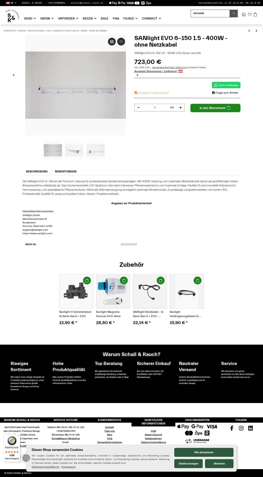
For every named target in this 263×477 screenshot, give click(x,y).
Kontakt (109, 427)
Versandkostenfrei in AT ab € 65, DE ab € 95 (229, 3)
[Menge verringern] (138, 107)
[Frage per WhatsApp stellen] (226, 85)
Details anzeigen (188, 463)
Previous (14, 75)
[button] (11, 3)
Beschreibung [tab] (37, 171)
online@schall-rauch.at (87, 3)
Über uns (109, 431)
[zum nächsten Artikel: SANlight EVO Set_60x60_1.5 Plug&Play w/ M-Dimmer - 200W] (256, 31)
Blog (109, 434)
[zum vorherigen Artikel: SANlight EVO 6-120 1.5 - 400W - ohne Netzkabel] (249, 31)
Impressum (68, 466)
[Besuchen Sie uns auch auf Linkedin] (250, 429)
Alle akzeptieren (203, 452)
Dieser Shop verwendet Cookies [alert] (57, 450)
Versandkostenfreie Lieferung (169, 67)
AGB (153, 431)
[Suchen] (234, 13)
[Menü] (18, 436)
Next (137, 75)
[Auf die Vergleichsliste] (112, 42)
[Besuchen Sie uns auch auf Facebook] (231, 429)
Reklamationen (153, 438)
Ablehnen (219, 463)
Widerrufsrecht (153, 434)
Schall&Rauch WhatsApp (66, 438)
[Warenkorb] (255, 14)
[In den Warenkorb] (87, 280)
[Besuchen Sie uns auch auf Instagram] (241, 429)
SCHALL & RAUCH (32, 3)
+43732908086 (56, 3)
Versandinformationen (109, 442)
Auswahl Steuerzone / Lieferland (155, 71)
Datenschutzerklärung (153, 442)
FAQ (116, 18)
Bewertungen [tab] (65, 171)
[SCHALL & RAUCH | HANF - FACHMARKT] (12, 16)
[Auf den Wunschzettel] (121, 42)
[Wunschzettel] (250, 14)
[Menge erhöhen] (180, 107)
